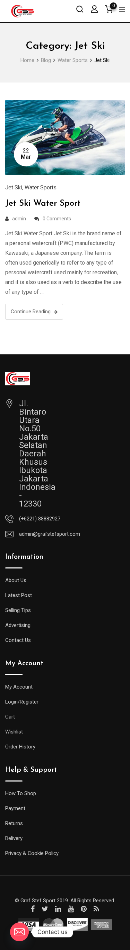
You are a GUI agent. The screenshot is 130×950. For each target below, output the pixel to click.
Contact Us (18, 640)
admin (19, 218)
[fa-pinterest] (84, 909)
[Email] (19, 931)
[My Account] (94, 9)
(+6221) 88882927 (39, 519)
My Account (19, 687)
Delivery (14, 838)
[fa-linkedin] (58, 909)
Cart (10, 717)
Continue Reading (31, 311)
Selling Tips (18, 610)
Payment (15, 808)
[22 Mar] (65, 137)
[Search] (79, 9)
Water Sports (41, 187)
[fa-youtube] (71, 909)
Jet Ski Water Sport (42, 203)
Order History (20, 747)
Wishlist (14, 732)
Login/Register (21, 702)
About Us (15, 580)
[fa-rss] (96, 909)
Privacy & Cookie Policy (32, 853)
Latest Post (18, 595)
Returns (14, 823)
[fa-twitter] (45, 909)
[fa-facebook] (33, 909)
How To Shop (20, 793)
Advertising (18, 625)
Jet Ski (13, 187)
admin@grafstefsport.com (49, 534)
